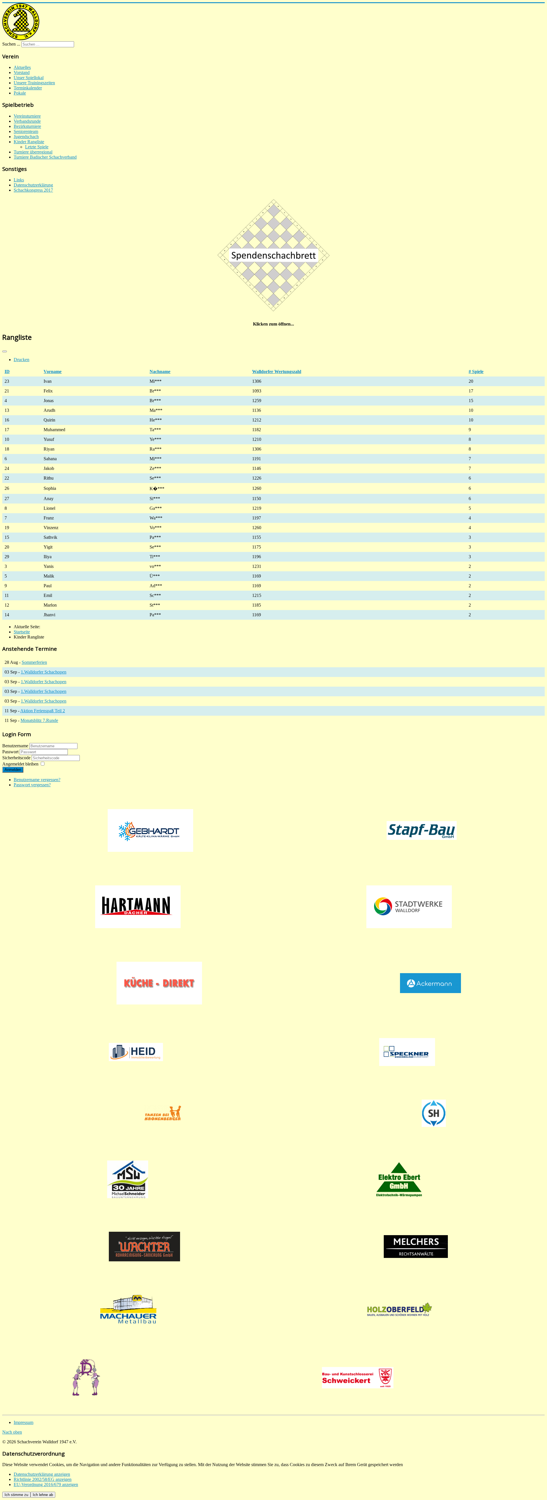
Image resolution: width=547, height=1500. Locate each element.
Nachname (160, 371)
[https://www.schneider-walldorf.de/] (128, 1179)
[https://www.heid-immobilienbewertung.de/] (136, 1052)
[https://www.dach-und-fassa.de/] (138, 906)
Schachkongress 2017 (33, 190)
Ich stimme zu (16, 1495)
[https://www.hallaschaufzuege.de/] (433, 1113)
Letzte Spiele (36, 146)
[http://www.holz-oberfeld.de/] (399, 1309)
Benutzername (15, 745)
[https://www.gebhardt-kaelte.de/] (151, 830)
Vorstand (22, 72)
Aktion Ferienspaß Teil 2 (42, 710)
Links (19, 179)
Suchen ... (11, 44)
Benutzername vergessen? (37, 779)
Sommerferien (34, 662)
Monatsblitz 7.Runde (39, 720)
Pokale (20, 93)
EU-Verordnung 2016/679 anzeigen (46, 1484)
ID (7, 371)
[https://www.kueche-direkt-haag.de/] (159, 983)
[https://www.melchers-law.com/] (415, 1246)
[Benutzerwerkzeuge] (4, 351)
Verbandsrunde (27, 121)
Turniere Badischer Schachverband (45, 157)
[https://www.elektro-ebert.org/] (398, 1179)
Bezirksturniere (27, 126)
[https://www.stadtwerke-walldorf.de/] (409, 906)
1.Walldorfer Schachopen (43, 672)
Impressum (23, 1422)
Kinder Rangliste (29, 141)
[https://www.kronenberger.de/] (163, 1113)
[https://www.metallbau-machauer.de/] (128, 1309)
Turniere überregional (33, 152)
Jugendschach (26, 136)
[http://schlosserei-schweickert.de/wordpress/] (357, 1377)
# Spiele (476, 371)
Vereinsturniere (27, 116)
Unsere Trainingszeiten (34, 82)
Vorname (53, 371)
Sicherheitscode (17, 757)
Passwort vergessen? (32, 784)
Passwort (11, 751)
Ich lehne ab (43, 1495)
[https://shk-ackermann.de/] (430, 983)
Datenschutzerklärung (33, 185)
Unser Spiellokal (29, 77)
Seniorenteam (26, 131)
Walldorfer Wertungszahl (276, 371)
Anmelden (13, 770)
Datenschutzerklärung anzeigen (42, 1474)
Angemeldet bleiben (20, 764)
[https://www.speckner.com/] (407, 1052)
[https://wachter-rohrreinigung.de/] (145, 1246)
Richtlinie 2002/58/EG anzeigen (43, 1479)
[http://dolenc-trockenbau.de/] (86, 1377)
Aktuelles (22, 67)
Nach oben (12, 1432)
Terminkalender (28, 87)
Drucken (21, 359)
